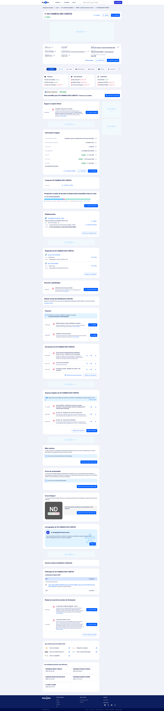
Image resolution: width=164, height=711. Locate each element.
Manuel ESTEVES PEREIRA (97, 51)
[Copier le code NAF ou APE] (88, 51)
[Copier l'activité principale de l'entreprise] (96, 138)
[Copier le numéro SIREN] (52, 47)
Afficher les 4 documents (90, 375)
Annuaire (58, 704)
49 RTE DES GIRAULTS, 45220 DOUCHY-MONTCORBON (103, 47)
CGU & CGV (92, 709)
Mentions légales (89, 60)
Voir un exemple (63, 116)
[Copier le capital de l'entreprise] (96, 146)
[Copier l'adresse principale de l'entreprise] (118, 47)
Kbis (62, 69)
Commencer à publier (92, 399)
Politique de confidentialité (109, 709)
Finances (102, 69)
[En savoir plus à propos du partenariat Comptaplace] (69, 656)
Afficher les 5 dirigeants (90, 274)
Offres (73, 2)
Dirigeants (92, 69)
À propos (86, 709)
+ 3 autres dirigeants (108, 51)
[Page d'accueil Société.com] (45, 2)
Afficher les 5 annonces (78, 430)
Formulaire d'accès (48, 303)
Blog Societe (105, 700)
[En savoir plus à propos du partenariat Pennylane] (96, 652)
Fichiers (57, 702)
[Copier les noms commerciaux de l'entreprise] (96, 151)
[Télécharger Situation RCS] (96, 155)
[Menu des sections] (44, 69)
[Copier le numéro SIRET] (55, 51)
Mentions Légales (119, 709)
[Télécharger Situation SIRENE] (96, 159)
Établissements (81, 69)
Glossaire (82, 702)
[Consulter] (91, 355)
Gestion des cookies (99, 709)
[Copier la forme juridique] (69, 55)
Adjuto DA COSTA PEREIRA (84, 585)
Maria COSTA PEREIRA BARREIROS (57, 585)
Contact (70, 69)
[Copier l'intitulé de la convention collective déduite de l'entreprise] (96, 142)
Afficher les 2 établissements (89, 233)
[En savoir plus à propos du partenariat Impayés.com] (96, 648)
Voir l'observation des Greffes (51, 166)
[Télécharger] (95, 355)
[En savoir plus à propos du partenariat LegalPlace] (69, 648)
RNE (95, 56)
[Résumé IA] (86, 355)
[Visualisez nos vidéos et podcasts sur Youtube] (111, 705)
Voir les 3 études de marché (89, 634)
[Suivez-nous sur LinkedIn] (105, 705)
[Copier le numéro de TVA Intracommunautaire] (54, 55)
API (57, 706)
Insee (92, 56)
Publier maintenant (91, 430)
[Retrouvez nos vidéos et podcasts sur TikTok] (115, 705)
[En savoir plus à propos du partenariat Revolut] (69, 652)
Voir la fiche (94, 257)
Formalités (66, 2)
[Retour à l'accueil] (46, 698)
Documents (112, 69)
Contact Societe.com (84, 700)
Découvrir (92, 543)
